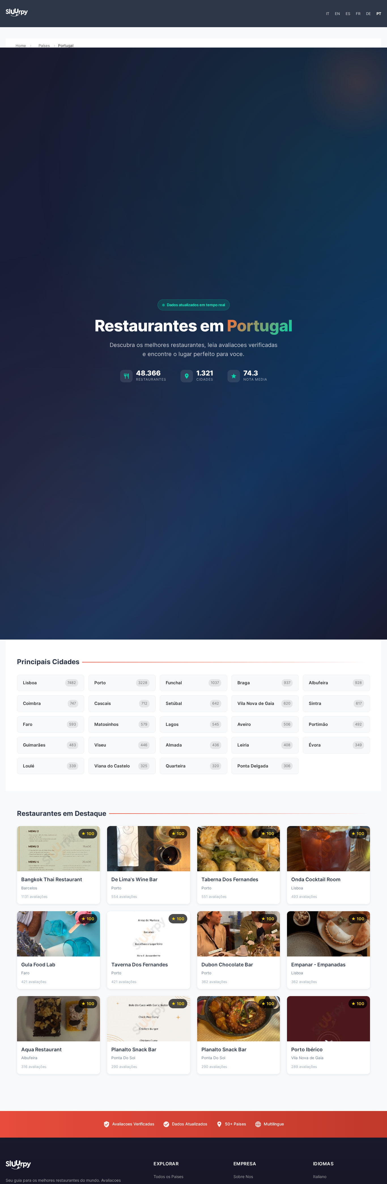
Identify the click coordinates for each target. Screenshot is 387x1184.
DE (368, 13)
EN (337, 13)
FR (358, 13)
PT (379, 13)
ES (348, 13)
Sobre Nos (243, 1176)
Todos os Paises (168, 1176)
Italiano (319, 1176)
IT (327, 13)
